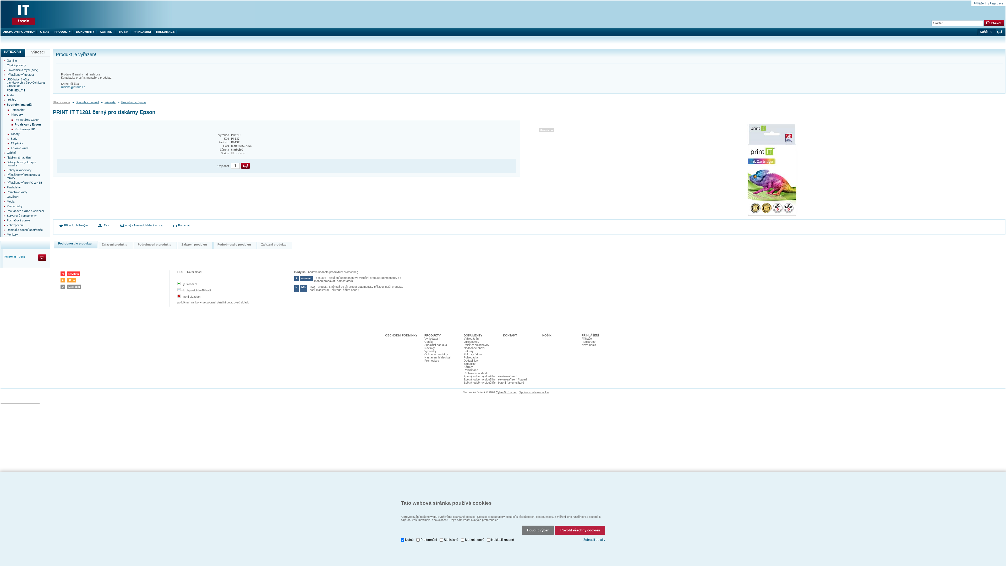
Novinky (429, 348)
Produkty (62, 31)
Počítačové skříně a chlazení (25, 211)
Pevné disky (15, 206)
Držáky (11, 99)
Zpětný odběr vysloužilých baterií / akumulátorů (494, 382)
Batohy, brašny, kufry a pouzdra (21, 164)
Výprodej (430, 351)
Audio (10, 95)
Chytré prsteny (16, 65)
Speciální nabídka (435, 344)
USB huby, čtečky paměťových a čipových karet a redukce (26, 82)
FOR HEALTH (16, 90)
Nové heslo (589, 344)
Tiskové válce (20, 148)
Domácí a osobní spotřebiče (25, 229)
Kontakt (107, 31)
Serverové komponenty (22, 215)
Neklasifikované (502, 540)
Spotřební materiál (87, 102)
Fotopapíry (18, 109)
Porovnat (184, 225)
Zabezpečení (15, 225)
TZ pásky (17, 143)
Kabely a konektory (19, 170)
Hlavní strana (61, 102)
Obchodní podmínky (19, 31)
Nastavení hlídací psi (437, 357)
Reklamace (165, 31)
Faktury (469, 351)
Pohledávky (471, 357)
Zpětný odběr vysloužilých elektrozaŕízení (490, 376)
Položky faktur (473, 354)
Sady (14, 138)
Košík (123, 31)
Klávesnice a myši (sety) (22, 70)
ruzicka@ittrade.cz (73, 87)
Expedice (469, 363)
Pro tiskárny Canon (27, 119)
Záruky (468, 366)
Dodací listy (471, 360)
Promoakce (431, 360)
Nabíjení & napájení (19, 157)
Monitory (12, 234)
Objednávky (471, 341)
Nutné (409, 540)
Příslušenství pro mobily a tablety (23, 176)
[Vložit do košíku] (245, 166)
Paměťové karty (17, 192)
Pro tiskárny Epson (133, 102)
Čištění (11, 152)
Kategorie (12, 51)
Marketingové (474, 540)
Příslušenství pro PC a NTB (24, 182)
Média (10, 201)
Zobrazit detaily (594, 540)
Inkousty (110, 102)
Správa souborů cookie (534, 392)
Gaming (12, 60)
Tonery (15, 133)
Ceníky (429, 341)
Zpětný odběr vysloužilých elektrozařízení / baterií (495, 379)
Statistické (451, 540)
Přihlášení (142, 31)
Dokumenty (85, 31)
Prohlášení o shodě (476, 373)
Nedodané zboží (474, 348)
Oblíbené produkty (436, 354)
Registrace (996, 3)
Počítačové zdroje (18, 220)
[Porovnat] (42, 258)
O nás (44, 31)
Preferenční (428, 540)
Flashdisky (14, 187)
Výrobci (38, 52)
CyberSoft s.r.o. (506, 392)
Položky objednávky (476, 344)
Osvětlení (13, 196)
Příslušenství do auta (20, 74)
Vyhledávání (432, 338)
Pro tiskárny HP (25, 129)
